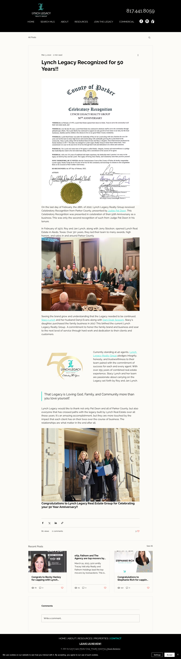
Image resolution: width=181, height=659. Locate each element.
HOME (63, 638)
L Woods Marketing (113, 649)
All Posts (32, 37)
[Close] (177, 655)
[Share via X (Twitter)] (49, 523)
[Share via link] (62, 523)
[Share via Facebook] (42, 523)
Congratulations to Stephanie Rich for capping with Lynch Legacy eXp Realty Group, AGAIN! (133, 578)
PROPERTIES (101, 638)
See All (150, 546)
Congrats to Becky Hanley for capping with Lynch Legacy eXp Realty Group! (46, 578)
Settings (157, 654)
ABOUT (72, 638)
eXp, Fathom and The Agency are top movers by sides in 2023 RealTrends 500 (89, 557)
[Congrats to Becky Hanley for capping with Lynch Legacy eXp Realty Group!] (47, 561)
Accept (169, 654)
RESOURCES (85, 638)
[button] (149, 37)
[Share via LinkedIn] (55, 523)
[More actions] (138, 55)
